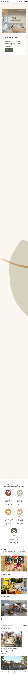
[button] (2, 241)
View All (24, 549)
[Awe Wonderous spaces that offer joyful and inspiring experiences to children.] (8, 508)
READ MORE (9, 49)
